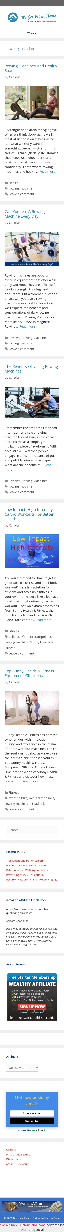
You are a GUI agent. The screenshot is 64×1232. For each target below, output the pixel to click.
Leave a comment (21, 194)
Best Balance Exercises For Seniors (27, 865)
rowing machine (20, 188)
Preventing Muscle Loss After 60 (25, 875)
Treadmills (38, 803)
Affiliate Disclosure (17, 1164)
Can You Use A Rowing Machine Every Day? (25, 214)
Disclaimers (13, 1159)
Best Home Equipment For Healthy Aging (31, 879)
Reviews (14, 338)
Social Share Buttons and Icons (23, 1225)
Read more (47, 171)
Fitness (14, 631)
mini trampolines (39, 637)
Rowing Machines (34, 338)
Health (13, 183)
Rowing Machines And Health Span (31, 68)
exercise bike (18, 798)
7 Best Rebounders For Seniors (24, 860)
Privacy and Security (18, 1154)
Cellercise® (17, 637)
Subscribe (32, 1121)
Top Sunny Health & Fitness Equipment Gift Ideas (29, 673)
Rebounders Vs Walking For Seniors (28, 870)
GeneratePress (51, 1217)
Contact (11, 1149)
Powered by (24, 1130)
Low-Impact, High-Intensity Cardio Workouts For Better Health (29, 514)
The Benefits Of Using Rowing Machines (31, 369)
